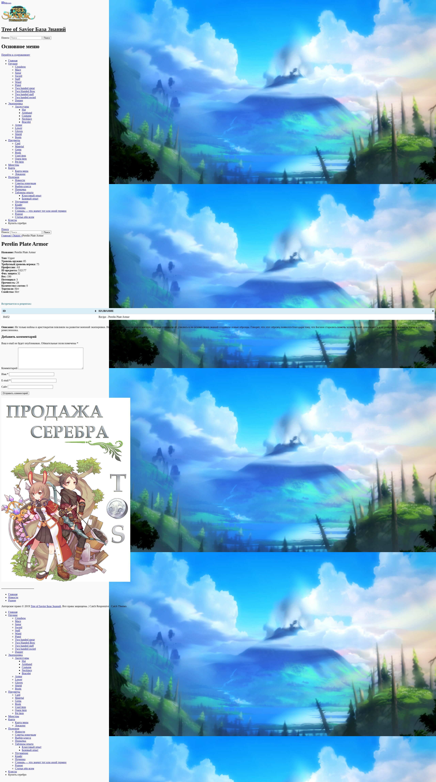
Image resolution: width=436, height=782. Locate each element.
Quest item (21, 158)
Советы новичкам (25, 183)
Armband (27, 112)
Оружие (13, 63)
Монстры (13, 164)
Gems (18, 149)
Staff (17, 79)
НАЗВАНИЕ (106, 310)
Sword (18, 75)
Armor (18, 125)
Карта (11, 167)
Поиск (5, 228)
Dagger (19, 100)
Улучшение (21, 201)
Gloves (19, 131)
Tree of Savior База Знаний (33, 29)
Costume (26, 115)
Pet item (19, 161)
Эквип (17, 235)
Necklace (27, 118)
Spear (18, 72)
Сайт (4, 386)
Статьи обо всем (24, 217)
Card (17, 143)
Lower (18, 128)
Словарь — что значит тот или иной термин (40, 210)
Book (18, 152)
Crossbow (20, 66)
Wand (18, 82)
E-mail (6, 380)
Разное (19, 213)
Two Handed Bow (25, 91)
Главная (12, 60)
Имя (4, 374)
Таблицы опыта (24, 192)
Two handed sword (25, 97)
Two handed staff (24, 94)
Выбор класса (23, 186)
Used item (20, 155)
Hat (24, 109)
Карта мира (21, 171)
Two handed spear (25, 88)
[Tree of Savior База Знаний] (18, 20)
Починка (20, 207)
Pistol (18, 85)
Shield (18, 134)
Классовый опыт (31, 195)
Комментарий (9, 368)
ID (4, 310)
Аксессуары (22, 106)
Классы (12, 220)
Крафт (18, 204)
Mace (18, 69)
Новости (20, 180)
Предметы (14, 140)
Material (19, 146)
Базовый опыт (30, 198)
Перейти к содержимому (15, 54)
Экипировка (15, 103)
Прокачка (20, 189)
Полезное (13, 177)
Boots (18, 137)
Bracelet (26, 121)
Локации (20, 174)
